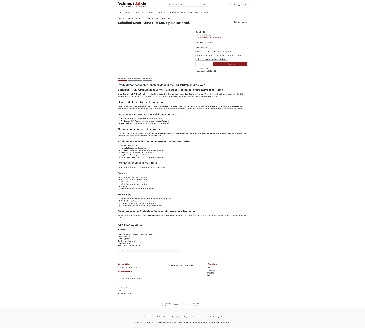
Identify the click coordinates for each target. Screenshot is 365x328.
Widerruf (209, 275)
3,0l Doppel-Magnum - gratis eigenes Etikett (211, 59)
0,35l (229, 51)
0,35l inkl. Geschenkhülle (205, 55)
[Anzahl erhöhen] (210, 64)
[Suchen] (204, 4)
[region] (155, 50)
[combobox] (185, 4)
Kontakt (120, 290)
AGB (208, 267)
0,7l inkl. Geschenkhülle (216, 51)
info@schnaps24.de (126, 271)
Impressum (210, 273)
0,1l (198, 51)
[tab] (122, 79)
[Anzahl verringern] (198, 64)
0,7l (204, 51)
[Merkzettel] (230, 4)
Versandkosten (177, 317)
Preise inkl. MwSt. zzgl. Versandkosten (209, 37)
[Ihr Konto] (234, 4)
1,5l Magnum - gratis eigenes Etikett (229, 55)
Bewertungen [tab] (147, 79)
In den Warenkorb (230, 64)
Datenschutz (211, 270)
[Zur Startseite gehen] (132, 4)
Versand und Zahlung (125, 293)
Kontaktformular (134, 278)
